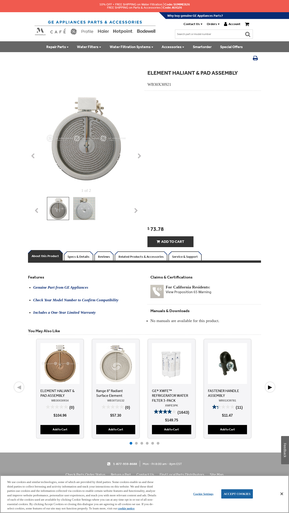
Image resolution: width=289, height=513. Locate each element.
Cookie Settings (203, 493)
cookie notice (126, 508)
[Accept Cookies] (282, 494)
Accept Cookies (237, 493)
